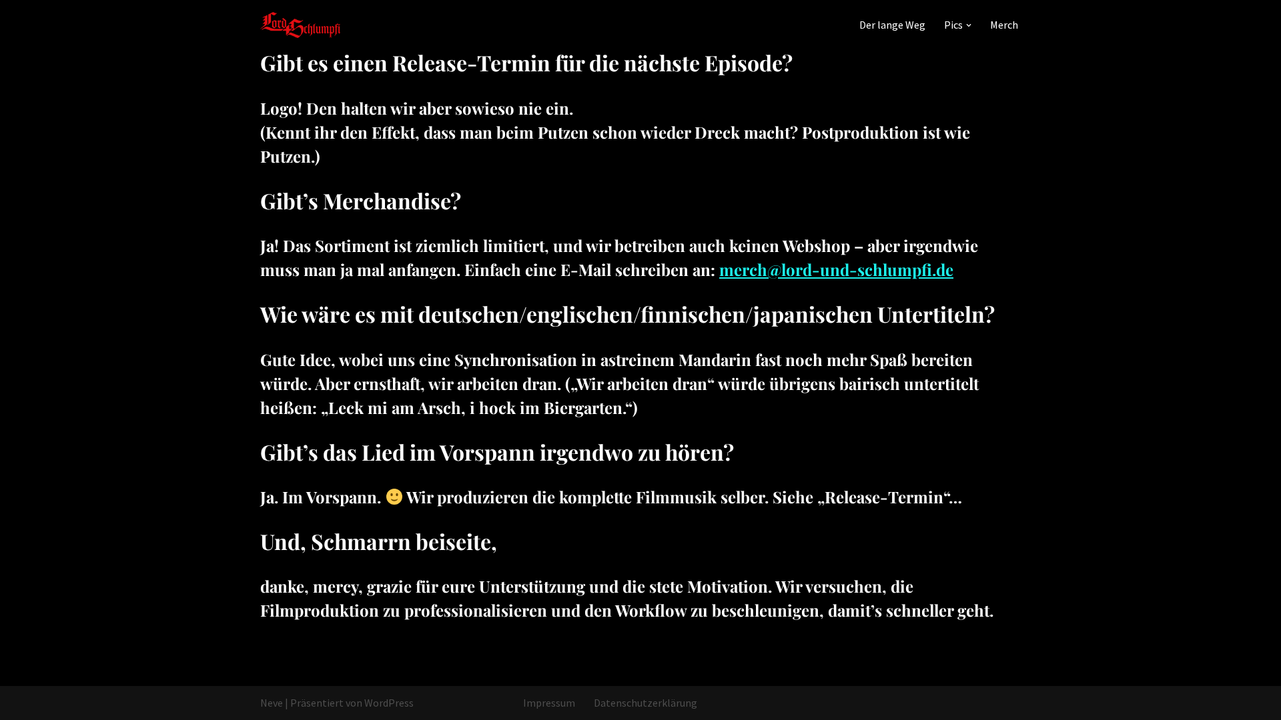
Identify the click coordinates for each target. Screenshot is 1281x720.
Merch (1004, 24)
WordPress (389, 702)
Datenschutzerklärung (645, 702)
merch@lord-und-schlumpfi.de (836, 269)
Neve (271, 702)
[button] (968, 25)
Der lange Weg (892, 24)
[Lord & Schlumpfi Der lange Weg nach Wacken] (300, 25)
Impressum (549, 702)
